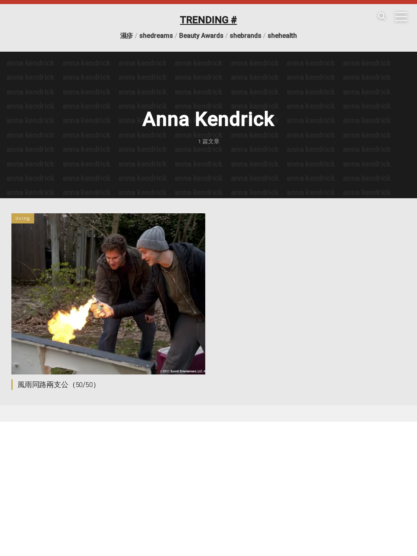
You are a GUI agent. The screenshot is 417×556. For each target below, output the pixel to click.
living (22, 218)
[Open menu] (401, 16)
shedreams (156, 35)
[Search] (381, 16)
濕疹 (126, 35)
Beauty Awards (201, 35)
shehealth (282, 35)
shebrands (245, 35)
